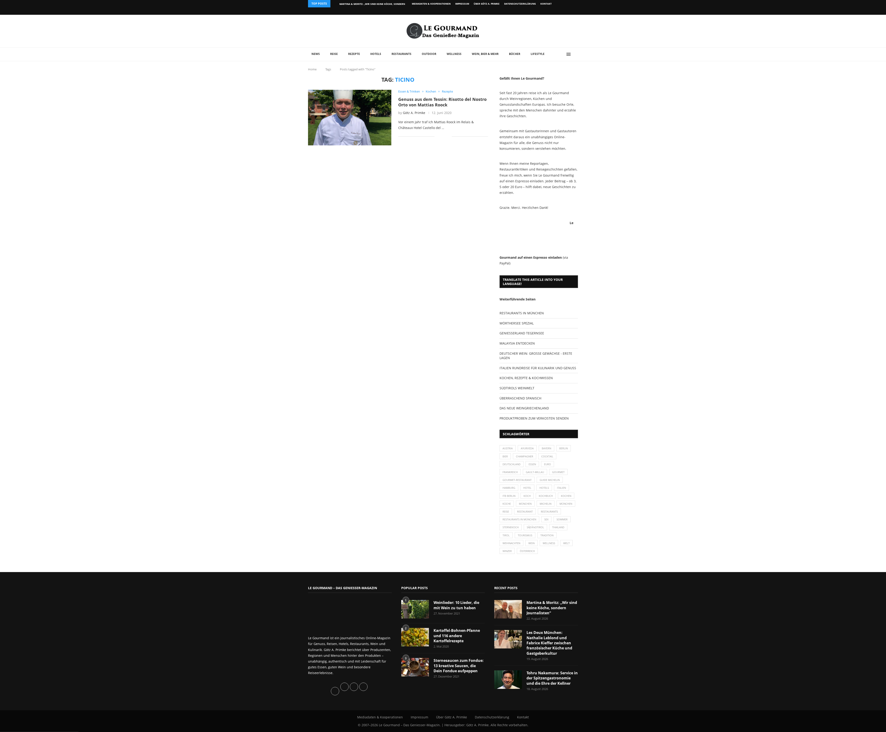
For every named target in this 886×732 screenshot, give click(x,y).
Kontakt (546, 3)
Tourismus (525, 535)
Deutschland (512, 464)
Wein (531, 543)
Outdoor (429, 54)
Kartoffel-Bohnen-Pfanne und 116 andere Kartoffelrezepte (457, 635)
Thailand (558, 527)
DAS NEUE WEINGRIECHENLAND (524, 408)
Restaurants (401, 54)
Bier (505, 456)
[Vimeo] (553, 11)
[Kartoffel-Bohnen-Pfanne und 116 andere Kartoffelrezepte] (415, 637)
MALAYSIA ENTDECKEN (517, 343)
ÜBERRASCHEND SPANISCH (520, 398)
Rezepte (354, 54)
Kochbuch (546, 496)
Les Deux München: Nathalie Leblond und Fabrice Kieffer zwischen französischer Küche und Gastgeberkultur (549, 643)
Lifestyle (538, 54)
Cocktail (547, 456)
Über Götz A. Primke (487, 3)
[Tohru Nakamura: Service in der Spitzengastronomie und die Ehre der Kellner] (508, 679)
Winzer (507, 551)
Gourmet (558, 472)
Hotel (527, 487)
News (315, 54)
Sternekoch (511, 527)
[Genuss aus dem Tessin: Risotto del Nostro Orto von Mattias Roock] (349, 117)
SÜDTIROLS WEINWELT (517, 388)
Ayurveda (527, 448)
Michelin (545, 503)
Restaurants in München (519, 519)
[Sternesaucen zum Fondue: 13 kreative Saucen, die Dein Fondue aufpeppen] (415, 667)
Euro (547, 464)
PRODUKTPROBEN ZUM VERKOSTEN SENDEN (534, 418)
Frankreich (510, 472)
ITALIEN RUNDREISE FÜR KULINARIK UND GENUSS (538, 368)
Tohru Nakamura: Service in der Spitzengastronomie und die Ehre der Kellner (552, 678)
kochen (566, 496)
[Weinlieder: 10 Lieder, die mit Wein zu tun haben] (415, 609)
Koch (527, 496)
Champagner (524, 456)
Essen (532, 464)
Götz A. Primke (414, 113)
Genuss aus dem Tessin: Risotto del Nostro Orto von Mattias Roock (442, 102)
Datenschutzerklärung (520, 3)
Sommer (562, 519)
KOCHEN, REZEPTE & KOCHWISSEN (526, 378)
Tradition (547, 535)
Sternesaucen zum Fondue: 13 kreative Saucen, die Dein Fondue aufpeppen (459, 665)
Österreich (527, 551)
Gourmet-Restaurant (517, 480)
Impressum (462, 3)
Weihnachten (511, 543)
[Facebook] (548, 11)
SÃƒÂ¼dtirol (535, 527)
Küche (507, 503)
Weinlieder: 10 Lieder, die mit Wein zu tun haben (456, 605)
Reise (334, 54)
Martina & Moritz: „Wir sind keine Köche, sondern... (373, 4)
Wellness (454, 54)
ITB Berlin (509, 496)
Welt (566, 543)
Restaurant (525, 511)
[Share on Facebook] (441, 136)
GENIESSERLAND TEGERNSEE (522, 333)
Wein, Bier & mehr (485, 54)
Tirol (506, 535)
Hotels (375, 54)
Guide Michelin (550, 480)
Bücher (514, 54)
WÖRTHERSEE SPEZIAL (517, 323)
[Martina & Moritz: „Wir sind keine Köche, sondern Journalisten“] (508, 609)
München (525, 503)
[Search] (575, 54)
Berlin (563, 448)
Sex (546, 519)
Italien (561, 487)
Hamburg (509, 487)
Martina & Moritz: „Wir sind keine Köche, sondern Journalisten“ (552, 607)
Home (312, 69)
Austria (508, 448)
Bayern (546, 448)
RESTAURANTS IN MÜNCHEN (522, 313)
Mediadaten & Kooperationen (431, 3)
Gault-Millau (535, 472)
